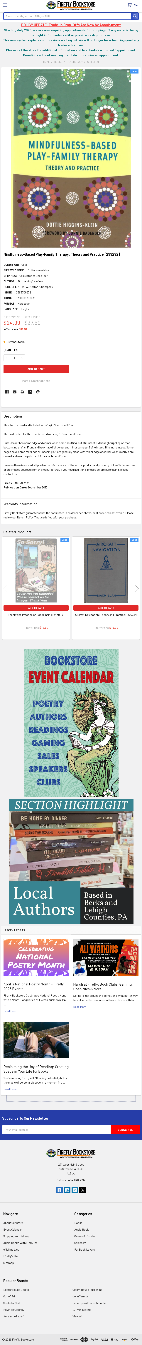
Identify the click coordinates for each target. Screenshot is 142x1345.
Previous (5, 588)
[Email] (14, 391)
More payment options (36, 380)
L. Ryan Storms (81, 1309)
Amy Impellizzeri (13, 1316)
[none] (71, 158)
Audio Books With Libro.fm (20, 1242)
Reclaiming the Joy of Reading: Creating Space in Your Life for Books (36, 1068)
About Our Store (13, 1222)
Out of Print (10, 1296)
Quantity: (11, 350)
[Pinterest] (38, 391)
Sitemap (8, 1262)
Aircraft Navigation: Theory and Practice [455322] (106, 614)
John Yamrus (80, 1296)
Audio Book (81, 1229)
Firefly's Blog (11, 1256)
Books (78, 1222)
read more (10, 1011)
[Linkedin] (30, 391)
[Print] (22, 391)
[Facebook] (7, 391)
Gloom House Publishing (87, 1289)
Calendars (80, 1242)
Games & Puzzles (85, 1236)
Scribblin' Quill (11, 1303)
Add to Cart (36, 607)
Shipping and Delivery (16, 1236)
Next (137, 588)
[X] (82, 1190)
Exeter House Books (16, 1289)
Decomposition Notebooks (89, 1303)
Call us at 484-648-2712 (71, 1180)
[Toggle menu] (5, 5)
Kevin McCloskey (13, 1309)
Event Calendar (12, 1229)
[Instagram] (67, 1190)
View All (77, 1316)
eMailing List (11, 1249)
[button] (71, 723)
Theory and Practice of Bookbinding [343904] (36, 614)
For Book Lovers (84, 1249)
